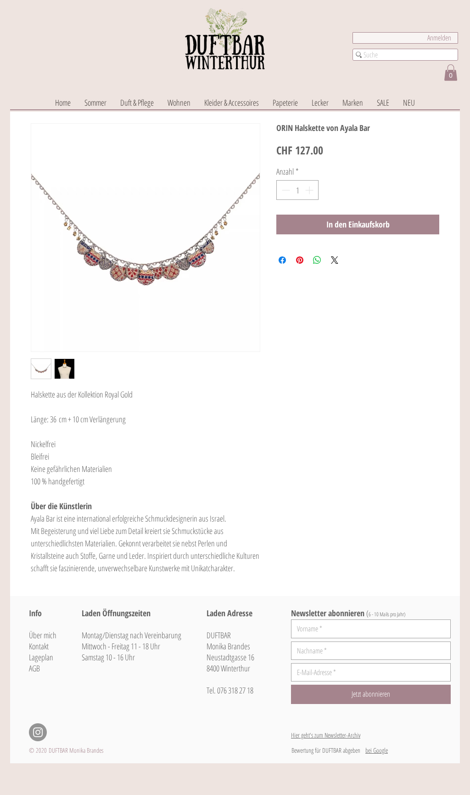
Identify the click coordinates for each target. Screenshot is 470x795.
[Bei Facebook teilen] (282, 260)
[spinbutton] (297, 190)
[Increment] (310, 190)
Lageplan (41, 657)
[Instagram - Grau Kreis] (38, 732)
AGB (34, 668)
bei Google (376, 750)
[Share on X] (334, 260)
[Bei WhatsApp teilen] (317, 260)
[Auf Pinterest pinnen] (299, 260)
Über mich (42, 635)
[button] (451, 72)
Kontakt (39, 646)
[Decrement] (285, 190)
